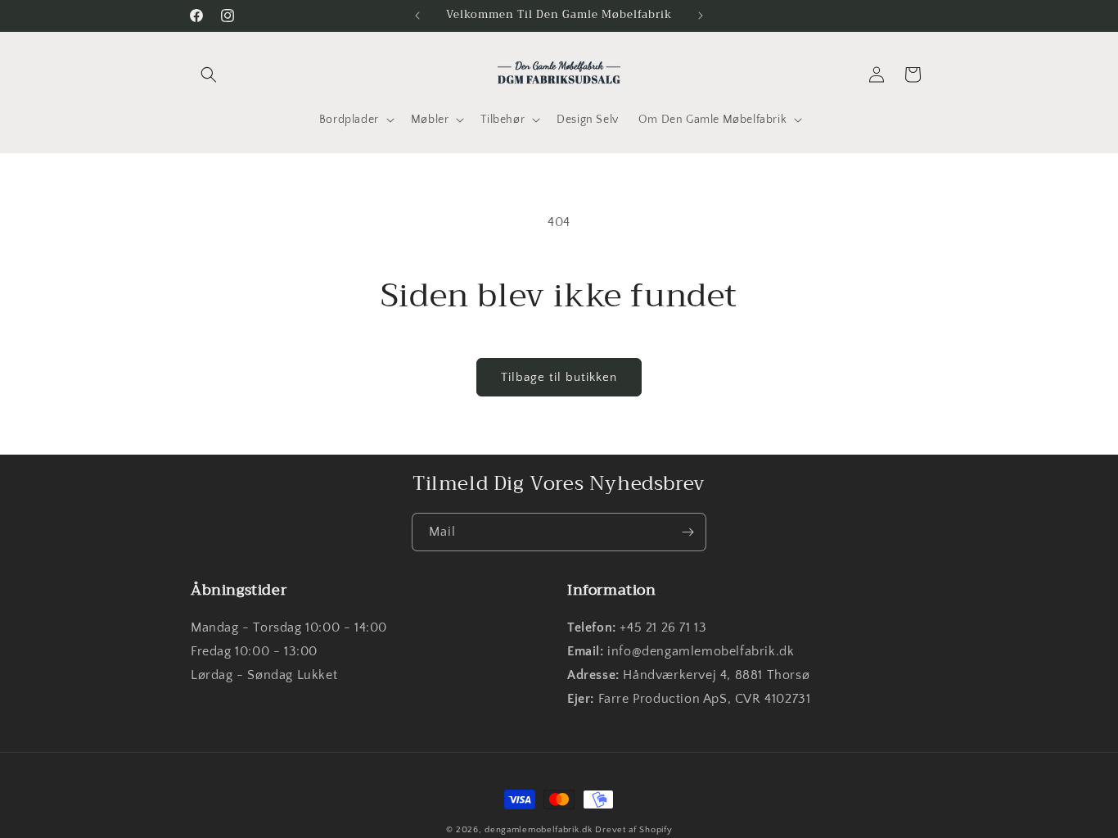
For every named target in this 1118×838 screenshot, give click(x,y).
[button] (209, 75)
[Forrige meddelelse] (417, 15)
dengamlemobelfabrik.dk (538, 830)
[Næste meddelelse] (701, 15)
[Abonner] (687, 532)
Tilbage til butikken (559, 377)
